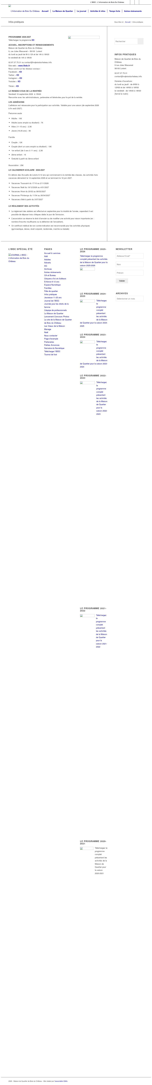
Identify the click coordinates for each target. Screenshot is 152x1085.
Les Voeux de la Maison (54, 325)
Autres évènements (52, 272)
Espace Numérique (52, 284)
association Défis (61, 1081)
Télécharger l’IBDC (52, 351)
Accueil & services (52, 253)
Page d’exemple (51, 338)
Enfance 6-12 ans (51, 281)
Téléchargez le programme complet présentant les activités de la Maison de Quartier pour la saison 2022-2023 (101, 398)
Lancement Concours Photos (56, 316)
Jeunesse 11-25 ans (53, 297)
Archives (48, 268)
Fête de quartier (51, 291)
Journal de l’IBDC (51, 300)
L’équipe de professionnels (55, 310)
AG (45, 265)
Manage (47, 329)
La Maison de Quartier (53, 313)
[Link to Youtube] (141, 2)
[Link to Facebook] (128, 2)
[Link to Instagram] (137, 2)
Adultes (47, 259)
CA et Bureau (50, 275)
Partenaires (49, 341)
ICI (20, 71)
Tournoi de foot (50, 354)
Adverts (47, 262)
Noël (46, 332)
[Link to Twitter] (132, 2)
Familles (48, 288)
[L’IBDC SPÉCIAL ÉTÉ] (22, 273)
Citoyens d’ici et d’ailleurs (55, 278)
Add (46, 256)
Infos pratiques (16, 21)
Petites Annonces (52, 345)
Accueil (127, 22)
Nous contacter (50, 335)
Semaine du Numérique (54, 348)
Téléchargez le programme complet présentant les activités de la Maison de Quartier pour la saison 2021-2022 (101, 631)
